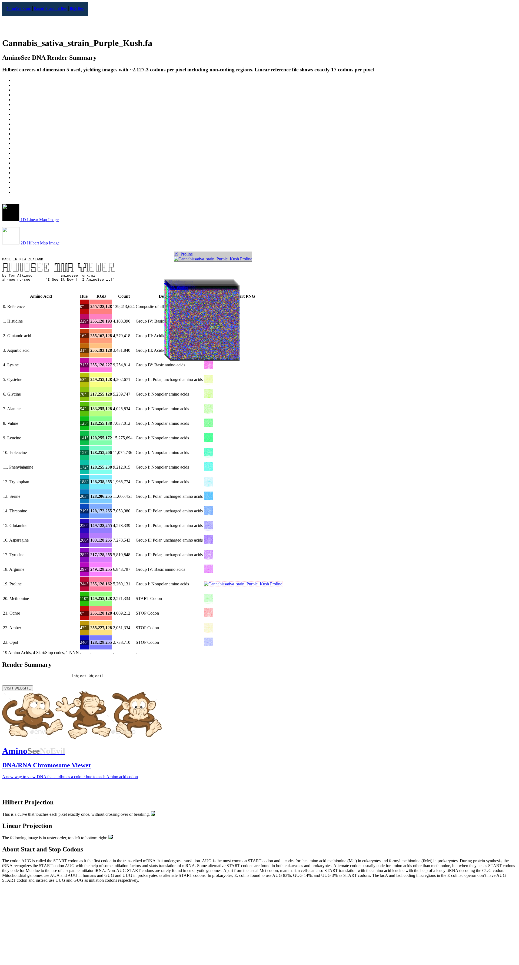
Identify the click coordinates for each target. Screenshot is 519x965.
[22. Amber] (265, 187)
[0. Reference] (265, 80)
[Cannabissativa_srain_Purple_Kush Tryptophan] (208, 484)
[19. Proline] (265, 172)
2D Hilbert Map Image (39, 243)
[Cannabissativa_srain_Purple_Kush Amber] (208, 630)
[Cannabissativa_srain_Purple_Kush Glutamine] (208, 527)
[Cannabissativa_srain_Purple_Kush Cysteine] (208, 381)
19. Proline (183, 254)
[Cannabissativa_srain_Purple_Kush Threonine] (208, 513)
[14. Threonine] (265, 148)
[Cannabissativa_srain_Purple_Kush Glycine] (208, 396)
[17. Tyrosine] (265, 163)
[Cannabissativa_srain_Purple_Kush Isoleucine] (208, 454)
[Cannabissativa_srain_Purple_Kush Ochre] (208, 615)
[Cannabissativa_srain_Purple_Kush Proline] (243, 583)
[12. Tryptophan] (265, 138)
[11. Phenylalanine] (265, 133)
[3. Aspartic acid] (265, 94)
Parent (39, 9)
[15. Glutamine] (265, 153)
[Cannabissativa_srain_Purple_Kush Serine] (208, 498)
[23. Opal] (265, 192)
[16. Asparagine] (265, 158)
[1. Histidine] (265, 85)
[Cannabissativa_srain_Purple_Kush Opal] (208, 644)
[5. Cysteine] (265, 104)
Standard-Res (56, 9)
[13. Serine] (265, 143)
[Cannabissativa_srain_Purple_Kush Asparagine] (208, 542)
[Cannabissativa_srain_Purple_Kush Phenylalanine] (208, 469)
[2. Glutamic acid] (265, 90)
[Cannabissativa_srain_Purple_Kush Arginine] (208, 571)
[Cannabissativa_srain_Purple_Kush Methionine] (208, 600)
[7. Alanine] (265, 114)
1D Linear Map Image (39, 219)
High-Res (77, 9)
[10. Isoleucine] (265, 129)
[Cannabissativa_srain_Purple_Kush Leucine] (208, 440)
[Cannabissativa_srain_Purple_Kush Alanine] (208, 411)
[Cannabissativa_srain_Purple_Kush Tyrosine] (208, 557)
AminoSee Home (18, 9)
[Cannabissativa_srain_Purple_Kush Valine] (208, 425)
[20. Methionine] (265, 177)
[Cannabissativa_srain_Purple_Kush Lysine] (208, 367)
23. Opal (178, 288)
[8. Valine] (265, 119)
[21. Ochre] (265, 182)
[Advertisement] (164, 925)
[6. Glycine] (265, 109)
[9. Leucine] (265, 124)
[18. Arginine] (265, 167)
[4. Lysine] (265, 99)
